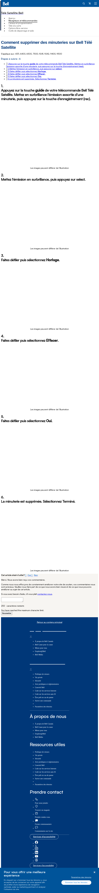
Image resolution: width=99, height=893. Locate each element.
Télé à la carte (15, 25)
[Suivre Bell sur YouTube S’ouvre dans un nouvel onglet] (36, 857)
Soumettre (6, 613)
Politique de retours (42, 674)
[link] (36, 799)
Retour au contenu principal (49, 622)
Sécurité (38, 681)
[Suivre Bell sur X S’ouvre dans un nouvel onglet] (36, 846)
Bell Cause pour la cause (44, 645)
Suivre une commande (43, 701)
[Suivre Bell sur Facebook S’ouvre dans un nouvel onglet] (36, 843)
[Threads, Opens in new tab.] (36, 861)
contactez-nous (44, 594)
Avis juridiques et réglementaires (47, 684)
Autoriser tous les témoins (76, 882)
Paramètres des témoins (81, 877)
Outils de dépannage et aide (21, 30)
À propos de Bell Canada (44, 641)
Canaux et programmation (20, 23)
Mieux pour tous (41, 648)
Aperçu (12, 18)
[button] (50, 65)
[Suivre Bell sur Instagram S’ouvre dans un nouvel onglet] (36, 849)
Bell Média (39, 655)
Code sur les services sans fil (45, 694)
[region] (49, 880)
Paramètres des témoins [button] (43, 707)
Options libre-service (18, 28)
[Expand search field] (83, 3)
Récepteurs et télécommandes (23, 20)
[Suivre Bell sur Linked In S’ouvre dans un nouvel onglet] (36, 853)
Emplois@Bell (40, 651)
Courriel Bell (39, 687)
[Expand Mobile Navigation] (95, 3)
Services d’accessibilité (44, 836)
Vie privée (38, 677)
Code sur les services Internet (45, 691)
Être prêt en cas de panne (44, 697)
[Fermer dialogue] (94, 872)
